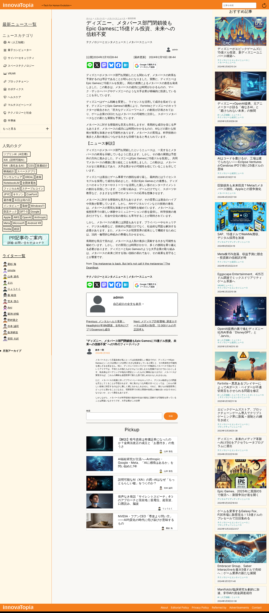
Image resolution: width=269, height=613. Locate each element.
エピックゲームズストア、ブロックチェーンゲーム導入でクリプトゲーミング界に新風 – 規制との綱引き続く (239, 415)
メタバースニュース (116, 18)
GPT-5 (24, 211)
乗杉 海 (11, 264)
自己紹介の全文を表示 (127, 304)
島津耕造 (12, 332)
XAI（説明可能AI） (15, 159)
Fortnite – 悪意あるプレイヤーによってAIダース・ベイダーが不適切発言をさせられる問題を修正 (239, 387)
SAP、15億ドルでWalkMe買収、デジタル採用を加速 (239, 236)
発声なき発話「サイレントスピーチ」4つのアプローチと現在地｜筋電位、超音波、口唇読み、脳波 (146, 500)
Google (35, 211)
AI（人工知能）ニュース (228, 115)
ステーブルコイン (32, 188)
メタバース (100, 18)
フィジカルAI (11, 188)
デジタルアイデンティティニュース (233, 242)
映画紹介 (9, 171)
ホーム (89, 18)
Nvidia (7, 228)
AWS (16, 217)
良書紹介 (42, 165)
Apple (7, 217)
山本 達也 (13, 276)
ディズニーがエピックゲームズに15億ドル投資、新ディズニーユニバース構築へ (239, 52)
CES (31, 165)
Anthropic (40, 217)
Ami (9, 307)
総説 (16, 228)
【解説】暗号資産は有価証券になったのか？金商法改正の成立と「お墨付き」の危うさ (146, 443)
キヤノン (18, 194)
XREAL (29, 177)
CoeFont (32, 194)
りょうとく (14, 288)
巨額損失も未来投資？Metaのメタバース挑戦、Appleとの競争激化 (240, 187)
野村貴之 (12, 320)
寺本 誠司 (13, 326)
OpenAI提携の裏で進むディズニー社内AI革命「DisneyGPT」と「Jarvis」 (240, 332)
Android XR (34, 223)
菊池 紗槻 (13, 313)
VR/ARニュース (224, 285)
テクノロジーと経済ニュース (230, 117)
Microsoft (18, 223)
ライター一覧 (13, 256)
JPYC (7, 194)
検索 (88, 411)
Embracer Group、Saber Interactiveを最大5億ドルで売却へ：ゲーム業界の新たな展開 (239, 569)
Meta (7, 223)
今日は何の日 (22, 200)
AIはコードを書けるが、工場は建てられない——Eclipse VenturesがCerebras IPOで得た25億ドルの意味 (240, 164)
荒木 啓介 (13, 301)
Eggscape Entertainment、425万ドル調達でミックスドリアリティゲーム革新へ (240, 277)
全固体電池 (29, 182)
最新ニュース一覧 (19, 24)
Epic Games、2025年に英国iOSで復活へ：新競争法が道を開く (239, 493)
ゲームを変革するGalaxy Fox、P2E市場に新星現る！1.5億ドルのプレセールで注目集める (239, 514)
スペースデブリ (26, 171)
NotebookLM (11, 182)
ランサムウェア (13, 177)
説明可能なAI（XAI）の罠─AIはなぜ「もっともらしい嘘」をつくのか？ (146, 481)
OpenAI (26, 217)
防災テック (10, 211)
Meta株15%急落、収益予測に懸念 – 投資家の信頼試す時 (240, 255)
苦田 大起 (13, 338)
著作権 (8, 200)
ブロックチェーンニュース (229, 427)
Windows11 (38, 205)
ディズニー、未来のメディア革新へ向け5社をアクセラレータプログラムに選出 (240, 442)
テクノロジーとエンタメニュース (106, 42)
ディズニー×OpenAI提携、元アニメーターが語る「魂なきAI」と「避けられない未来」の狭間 (239, 107)
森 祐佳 (11, 295)
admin (175, 49)
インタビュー (11, 205)
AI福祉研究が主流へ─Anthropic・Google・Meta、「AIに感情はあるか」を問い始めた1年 (145, 462)
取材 (25, 205)
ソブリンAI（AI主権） (16, 154)
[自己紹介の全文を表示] (143, 304)
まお (10, 282)
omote (11, 270)
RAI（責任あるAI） (15, 165)
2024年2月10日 (102, 353)
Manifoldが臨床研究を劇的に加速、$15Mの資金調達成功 (238, 591)
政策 (38, 177)
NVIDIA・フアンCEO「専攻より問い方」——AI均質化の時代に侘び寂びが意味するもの (146, 520)
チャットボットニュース (253, 395)
